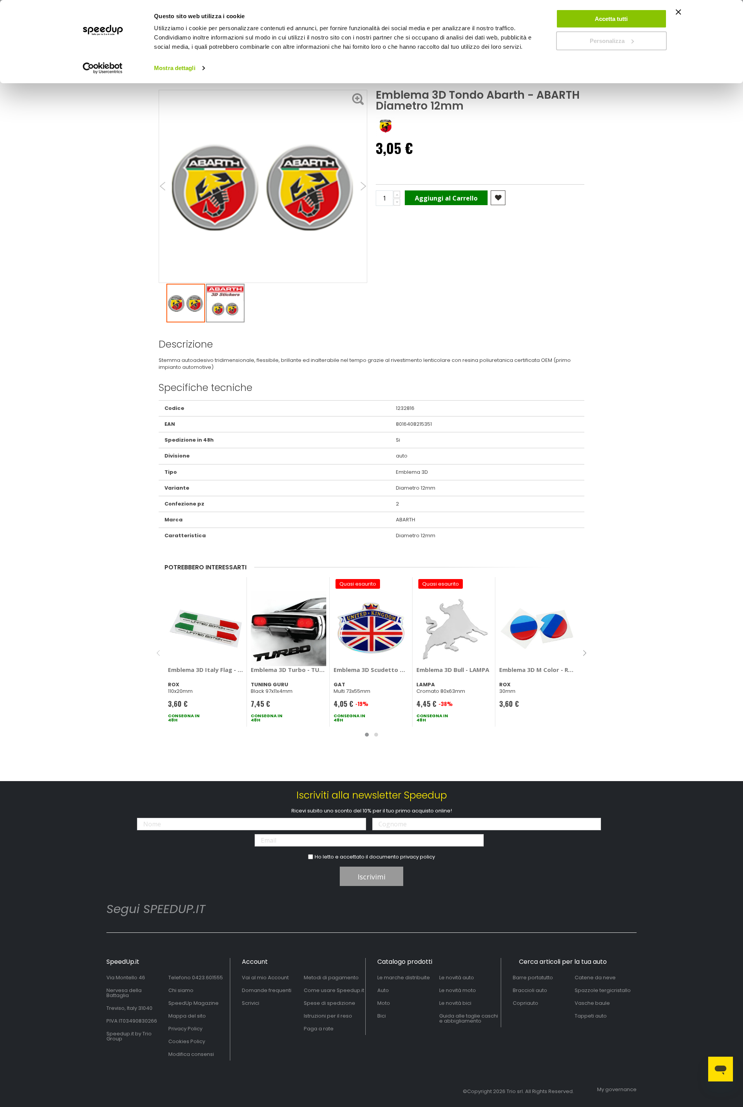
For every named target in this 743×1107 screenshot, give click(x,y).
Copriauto (525, 1003)
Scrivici (250, 1003)
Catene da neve (595, 977)
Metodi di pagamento (331, 977)
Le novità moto (457, 990)
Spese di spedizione (329, 1003)
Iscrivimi (371, 876)
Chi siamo (180, 990)
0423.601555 (207, 977)
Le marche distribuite (403, 977)
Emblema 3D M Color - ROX (537, 669)
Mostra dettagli (174, 68)
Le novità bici (455, 1003)
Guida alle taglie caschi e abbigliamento (468, 1018)
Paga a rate (319, 1028)
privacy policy (417, 856)
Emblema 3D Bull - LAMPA (452, 669)
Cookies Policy (186, 1041)
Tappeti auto (591, 1016)
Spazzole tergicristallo (603, 990)
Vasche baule (592, 1003)
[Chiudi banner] (678, 15)
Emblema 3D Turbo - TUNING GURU (288, 669)
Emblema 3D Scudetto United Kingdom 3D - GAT (371, 669)
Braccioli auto (530, 990)
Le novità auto (456, 977)
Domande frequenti (266, 990)
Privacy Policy (185, 1028)
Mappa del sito (187, 1016)
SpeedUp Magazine (193, 1003)
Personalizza (607, 41)
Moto (383, 1003)
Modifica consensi (191, 1054)
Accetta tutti (611, 18)
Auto (383, 990)
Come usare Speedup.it (334, 990)
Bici (381, 1016)
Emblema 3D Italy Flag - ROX (205, 669)
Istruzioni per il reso (328, 1016)
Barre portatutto (533, 977)
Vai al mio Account (265, 977)
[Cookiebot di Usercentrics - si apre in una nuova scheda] (103, 68)
